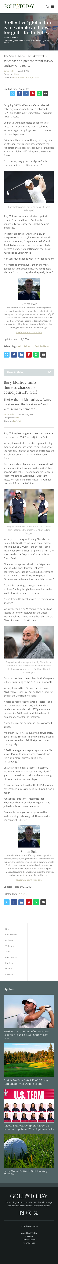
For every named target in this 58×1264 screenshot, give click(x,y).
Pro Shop (9, 963)
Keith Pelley (18, 77)
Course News (11, 957)
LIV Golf (28, 77)
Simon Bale (9, 71)
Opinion (9, 940)
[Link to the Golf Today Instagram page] (28, 1213)
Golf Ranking (11, 934)
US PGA (8, 968)
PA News (36, 77)
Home (6, 38)
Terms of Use (29, 1243)
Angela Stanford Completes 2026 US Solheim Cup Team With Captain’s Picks (29, 1127)
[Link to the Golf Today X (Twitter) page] (35, 1213)
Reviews (9, 974)
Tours (7, 951)
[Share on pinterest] (32, 93)
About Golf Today (29, 1233)
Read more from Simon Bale (29, 332)
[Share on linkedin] (26, 93)
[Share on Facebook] (19, 93)
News (13, 38)
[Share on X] (12, 93)
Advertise (29, 1236)
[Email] (45, 93)
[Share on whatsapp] (39, 93)
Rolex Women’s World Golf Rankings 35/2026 (26, 1172)
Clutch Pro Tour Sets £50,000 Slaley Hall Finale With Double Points (26, 1082)
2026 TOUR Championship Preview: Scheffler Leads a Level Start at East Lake (26, 1035)
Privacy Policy (29, 1239)
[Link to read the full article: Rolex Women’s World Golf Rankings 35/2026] (29, 1150)
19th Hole (9, 946)
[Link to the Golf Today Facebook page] (22, 1213)
